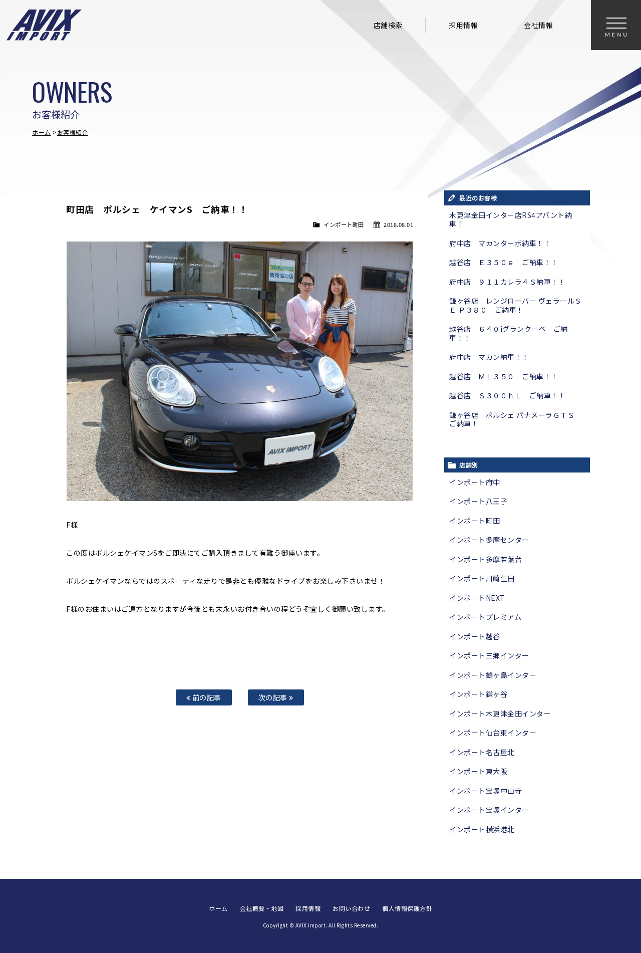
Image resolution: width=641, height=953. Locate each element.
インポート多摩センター (489, 540)
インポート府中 (474, 482)
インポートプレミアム (485, 617)
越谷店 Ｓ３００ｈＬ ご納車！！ (507, 395)
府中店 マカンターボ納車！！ (500, 243)
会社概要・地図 (262, 908)
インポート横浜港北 (482, 829)
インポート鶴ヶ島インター (492, 675)
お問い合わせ (351, 908)
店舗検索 (388, 25)
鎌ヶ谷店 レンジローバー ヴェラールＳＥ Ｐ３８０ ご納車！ (515, 305)
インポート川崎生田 (482, 578)
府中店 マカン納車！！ (489, 357)
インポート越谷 (474, 636)
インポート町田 (344, 224)
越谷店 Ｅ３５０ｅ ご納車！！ (503, 262)
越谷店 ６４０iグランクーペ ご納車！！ (508, 333)
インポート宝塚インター (489, 810)
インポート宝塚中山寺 (485, 791)
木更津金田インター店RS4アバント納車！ (510, 219)
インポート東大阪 (478, 771)
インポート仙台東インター (492, 733)
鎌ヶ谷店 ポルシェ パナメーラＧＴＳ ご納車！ (515, 419)
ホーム (41, 132)
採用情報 (463, 25)
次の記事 (273, 697)
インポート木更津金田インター (500, 713)
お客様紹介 (73, 132)
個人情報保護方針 (407, 908)
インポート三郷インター (489, 655)
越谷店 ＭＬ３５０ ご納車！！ (503, 376)
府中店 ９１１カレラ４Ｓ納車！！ (507, 282)
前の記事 (205, 697)
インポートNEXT (477, 598)
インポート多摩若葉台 (485, 559)
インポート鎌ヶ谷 (478, 694)
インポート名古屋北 (482, 752)
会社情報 (538, 25)
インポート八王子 (478, 501)
